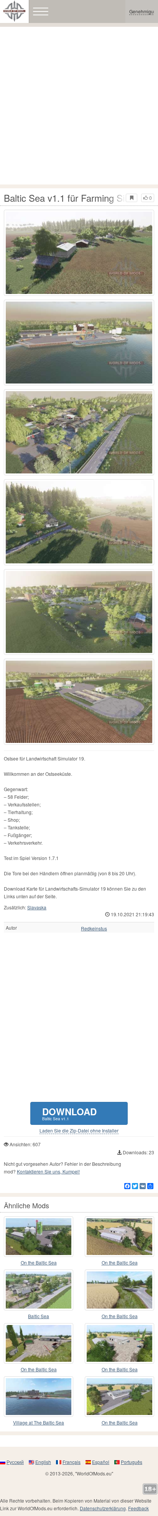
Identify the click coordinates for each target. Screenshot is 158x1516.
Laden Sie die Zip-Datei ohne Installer (79, 1131)
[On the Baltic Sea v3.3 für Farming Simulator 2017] (119, 1396)
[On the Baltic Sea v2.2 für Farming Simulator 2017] (38, 1343)
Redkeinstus (94, 928)
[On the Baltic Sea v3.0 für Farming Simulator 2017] (119, 1343)
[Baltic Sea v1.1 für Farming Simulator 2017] (79, 253)
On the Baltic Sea (39, 1262)
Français (72, 1462)
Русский (15, 1462)
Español (100, 1462)
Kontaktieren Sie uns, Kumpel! (48, 1171)
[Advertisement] (79, 105)
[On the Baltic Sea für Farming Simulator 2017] (119, 1236)
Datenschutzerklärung (103, 1508)
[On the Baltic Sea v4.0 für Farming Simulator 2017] (119, 1290)
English (43, 1462)
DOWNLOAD (69, 1113)
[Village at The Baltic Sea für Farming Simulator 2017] (38, 1396)
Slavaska (36, 907)
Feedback (138, 1508)
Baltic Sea (38, 1316)
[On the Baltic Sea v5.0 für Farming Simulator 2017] (38, 1236)
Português (131, 1462)
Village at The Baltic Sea (38, 1422)
